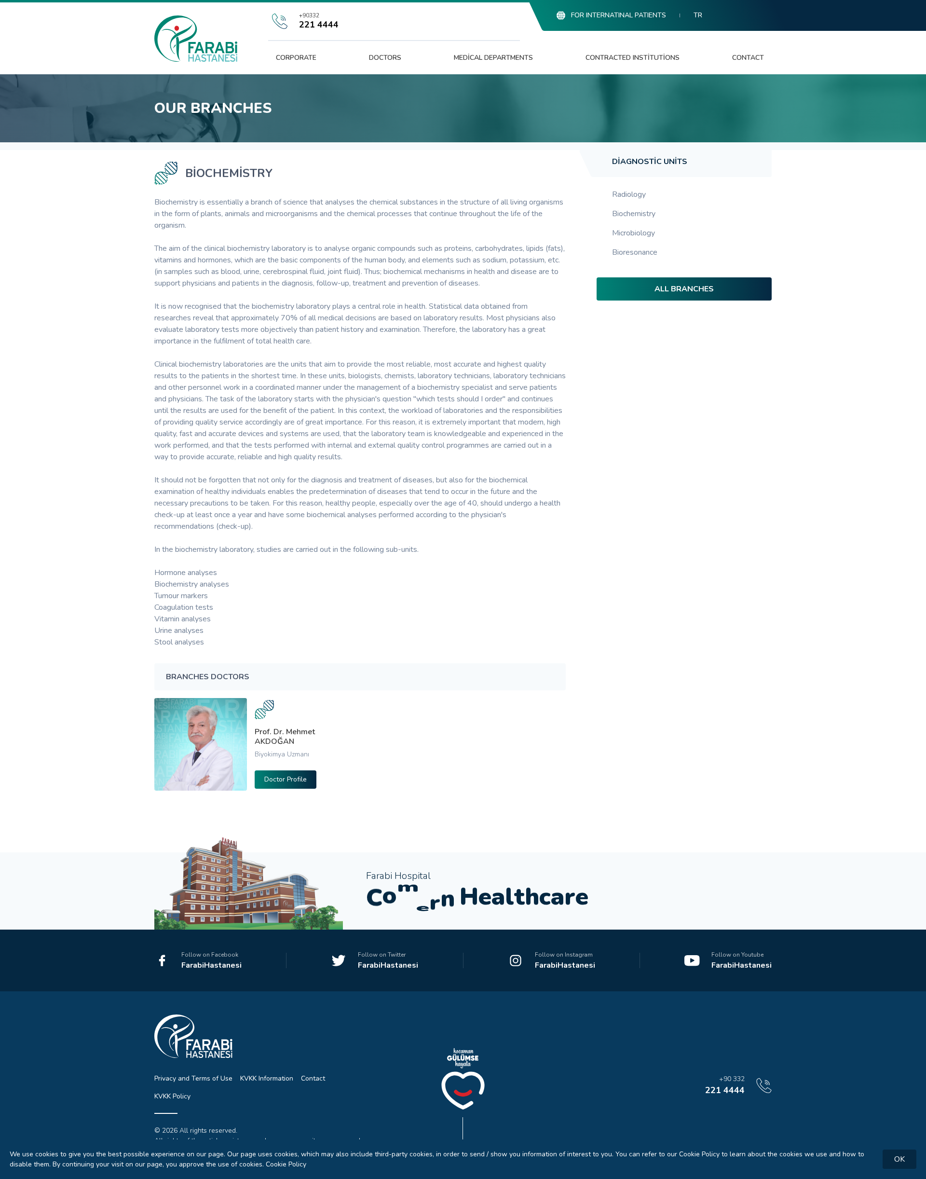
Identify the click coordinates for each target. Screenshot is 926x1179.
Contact (748, 57)
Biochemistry (633, 213)
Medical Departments (493, 57)
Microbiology (633, 233)
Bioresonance (634, 252)
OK (899, 1159)
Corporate (296, 57)
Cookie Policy (286, 1164)
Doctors (385, 57)
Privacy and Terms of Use (193, 1078)
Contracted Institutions (633, 57)
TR (698, 15)
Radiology (629, 194)
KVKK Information (266, 1078)
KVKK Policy (172, 1096)
